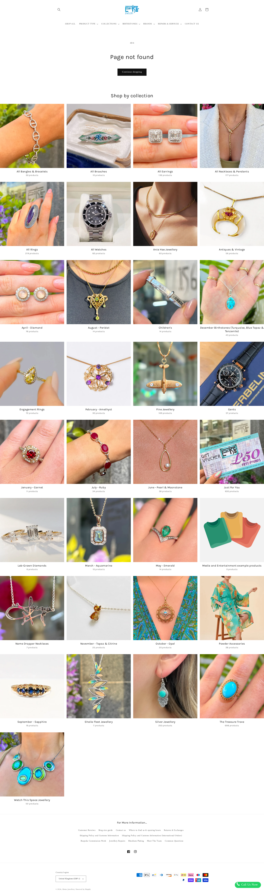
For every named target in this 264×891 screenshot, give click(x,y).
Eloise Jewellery (68, 889)
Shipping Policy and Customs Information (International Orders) (152, 836)
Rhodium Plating (136, 841)
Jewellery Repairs (117, 841)
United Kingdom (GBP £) (69, 878)
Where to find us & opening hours (145, 830)
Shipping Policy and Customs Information (99, 836)
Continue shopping (132, 72)
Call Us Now (249, 884)
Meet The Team (154, 841)
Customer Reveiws (86, 830)
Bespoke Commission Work (93, 841)
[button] (59, 9)
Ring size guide (106, 830)
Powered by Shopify (83, 889)
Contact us (121, 830)
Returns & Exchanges (173, 830)
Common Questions (174, 841)
